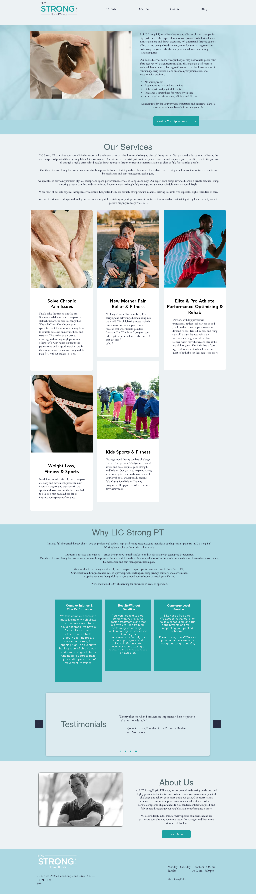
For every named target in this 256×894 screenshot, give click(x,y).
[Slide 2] (125, 751)
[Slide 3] (130, 751)
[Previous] (39, 724)
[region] (61, 290)
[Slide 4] (136, 751)
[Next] (217, 724)
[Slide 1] (120, 751)
